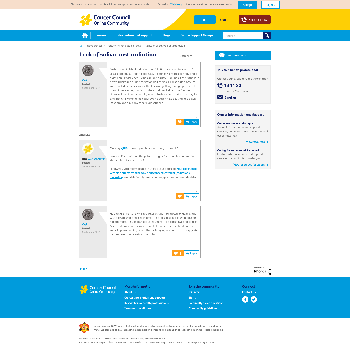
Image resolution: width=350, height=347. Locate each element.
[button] (247, 5)
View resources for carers (249, 164)
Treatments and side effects (123, 45)
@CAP (125, 148)
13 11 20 (232, 85)
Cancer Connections (80, 45)
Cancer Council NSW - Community (104, 20)
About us (130, 292)
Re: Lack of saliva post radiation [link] (165, 45)
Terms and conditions (137, 308)
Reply (193, 122)
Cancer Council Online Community (101, 289)
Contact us (249, 292)
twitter (254, 299)
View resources (255, 142)
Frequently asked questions (206, 303)
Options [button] (185, 56)
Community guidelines (203, 308)
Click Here (176, 4)
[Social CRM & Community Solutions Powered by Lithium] (262, 270)
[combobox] (247, 35)
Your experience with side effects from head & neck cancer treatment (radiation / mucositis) (153, 173)
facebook (245, 299)
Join (204, 19)
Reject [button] (270, 5)
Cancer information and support (144, 297)
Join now (194, 292)
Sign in (224, 19)
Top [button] (85, 269)
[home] (85, 35)
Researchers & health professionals (146, 303)
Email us (230, 97)
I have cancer (94, 45)
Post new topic (236, 55)
